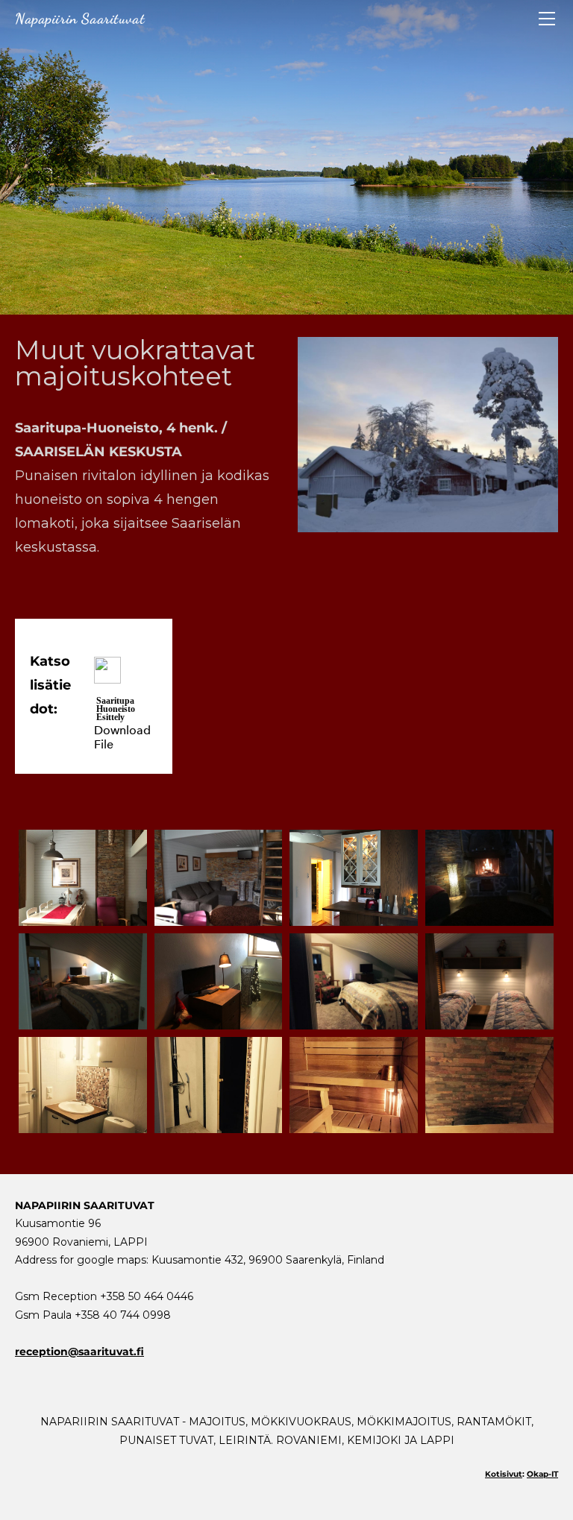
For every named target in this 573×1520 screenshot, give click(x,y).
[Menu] (547, 18)
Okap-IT (542, 1474)
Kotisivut (503, 1474)
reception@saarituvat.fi (79, 1351)
